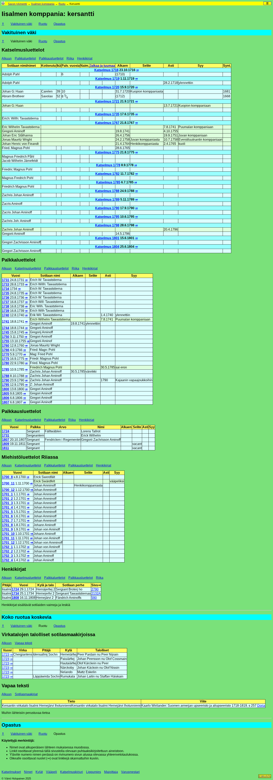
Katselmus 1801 (107, 238)
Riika (70, 58)
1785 (5, 369)
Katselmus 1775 (107, 152)
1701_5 (7, 511)
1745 (5, 332)
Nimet (28, 772)
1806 (5, 398)
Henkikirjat (84, 58)
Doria (261, 705)
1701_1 (7, 494)
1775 (5, 358)
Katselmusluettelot (28, 268)
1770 (5, 354)
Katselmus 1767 (107, 122)
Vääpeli (51, 772)
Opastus (59, 24)
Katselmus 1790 (107, 208)
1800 (5, 389)
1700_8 (7, 477)
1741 (5, 321)
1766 (5, 350)
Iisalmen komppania (42, 3)
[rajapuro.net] (3, 3)
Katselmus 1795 (107, 216)
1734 (5, 289)
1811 (5, 448)
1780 (5, 363)
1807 (5, 402)
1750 (5, 336)
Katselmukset (11, 772)
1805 (5, 393)
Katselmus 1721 (107, 101)
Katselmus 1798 (107, 225)
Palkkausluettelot (51, 58)
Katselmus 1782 (107, 173)
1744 (5, 328)
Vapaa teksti (23, 643)
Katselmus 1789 (107, 199)
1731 (5, 280)
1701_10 (8, 533)
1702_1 (7, 547)
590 (94, 597)
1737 (5, 302)
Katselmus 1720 (107, 87)
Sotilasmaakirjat (26, 694)
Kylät (39, 772)
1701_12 (8, 542)
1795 (5, 384)
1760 (5, 345)
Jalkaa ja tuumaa (102, 65)
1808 (15, 597)
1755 (5, 341)
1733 (5, 284)
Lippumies (93, 772)
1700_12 (8, 489)
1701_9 (7, 529)
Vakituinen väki (21, 733)
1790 (5, 380)
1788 (5, 376)
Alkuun (7, 58)
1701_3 (7, 503)
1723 (5, 654)
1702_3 (7, 555)
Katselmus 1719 (107, 78)
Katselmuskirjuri (71, 772)
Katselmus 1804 (107, 246)
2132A (96, 593)
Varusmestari (130, 772)
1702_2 (7, 551)
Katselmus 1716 (106, 70)
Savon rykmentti (17, 3)
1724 (5, 431)
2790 (95, 589)
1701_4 (7, 507)
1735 (5, 293)
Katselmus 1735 (107, 114)
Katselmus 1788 (107, 191)
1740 (5, 315)
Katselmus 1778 (108, 165)
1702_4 (7, 560)
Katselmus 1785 (108, 182)
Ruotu (62, 3)
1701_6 (7, 516)
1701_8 (7, 525)
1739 (5, 310)
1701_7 (7, 520)
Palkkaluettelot (25, 58)
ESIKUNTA (265, 776)
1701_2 (7, 498)
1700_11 (8, 483)
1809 (5, 444)
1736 (5, 297)
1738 (5, 306)
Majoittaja (111, 772)
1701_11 (8, 538)
